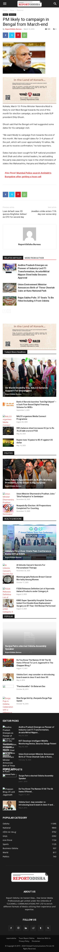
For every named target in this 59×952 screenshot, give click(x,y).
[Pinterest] (18, 35)
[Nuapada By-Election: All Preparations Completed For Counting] (8, 508)
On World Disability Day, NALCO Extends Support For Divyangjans (26, 389)
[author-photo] (29, 240)
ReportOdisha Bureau (13, 29)
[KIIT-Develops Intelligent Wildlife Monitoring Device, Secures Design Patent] (9, 748)
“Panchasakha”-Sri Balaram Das (30, 686)
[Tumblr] (40, 928)
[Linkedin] (26, 928)
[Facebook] (5, 35)
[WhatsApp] (24, 35)
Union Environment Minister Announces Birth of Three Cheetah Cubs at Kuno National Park (36, 287)
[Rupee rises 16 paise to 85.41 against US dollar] (8, 443)
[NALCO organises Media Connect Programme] (8, 422)
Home (5, 10)
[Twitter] (12, 35)
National (20, 10)
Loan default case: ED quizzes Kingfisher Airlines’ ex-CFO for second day (15, 214)
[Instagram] (18, 928)
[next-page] (9, 311)
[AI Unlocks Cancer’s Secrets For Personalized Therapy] (8, 572)
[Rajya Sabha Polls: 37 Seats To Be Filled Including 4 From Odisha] (9, 301)
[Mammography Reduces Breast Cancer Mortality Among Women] (8, 579)
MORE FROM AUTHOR (34, 258)
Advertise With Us (44, 938)
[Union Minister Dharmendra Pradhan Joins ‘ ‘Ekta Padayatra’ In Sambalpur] (8, 503)
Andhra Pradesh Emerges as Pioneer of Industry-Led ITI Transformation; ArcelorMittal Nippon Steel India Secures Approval (33, 271)
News (12, 10)
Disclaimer (36, 941)
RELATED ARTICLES (13, 258)
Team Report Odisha (26, 938)
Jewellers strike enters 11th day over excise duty (43, 212)
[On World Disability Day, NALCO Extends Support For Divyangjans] (29, 377)
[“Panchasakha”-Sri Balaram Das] (8, 691)
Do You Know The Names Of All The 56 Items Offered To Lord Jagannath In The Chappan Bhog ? (34, 663)
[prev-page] (4, 311)
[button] (4, 3)
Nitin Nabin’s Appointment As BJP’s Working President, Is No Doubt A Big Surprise (28, 481)
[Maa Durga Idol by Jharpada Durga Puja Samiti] (8, 705)
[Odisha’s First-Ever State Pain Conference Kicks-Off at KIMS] (29, 542)
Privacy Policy (24, 941)
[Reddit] (33, 928)
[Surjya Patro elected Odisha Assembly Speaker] (29, 638)
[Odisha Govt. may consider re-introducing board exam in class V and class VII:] (8, 677)
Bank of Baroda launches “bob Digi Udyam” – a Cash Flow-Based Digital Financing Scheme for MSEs (36, 404)
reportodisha (11, 938)
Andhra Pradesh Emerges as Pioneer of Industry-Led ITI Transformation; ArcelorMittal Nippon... (36, 730)
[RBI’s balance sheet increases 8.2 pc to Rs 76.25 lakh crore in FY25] (8, 431)
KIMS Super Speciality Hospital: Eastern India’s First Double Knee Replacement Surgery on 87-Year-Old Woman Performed (35, 603)
